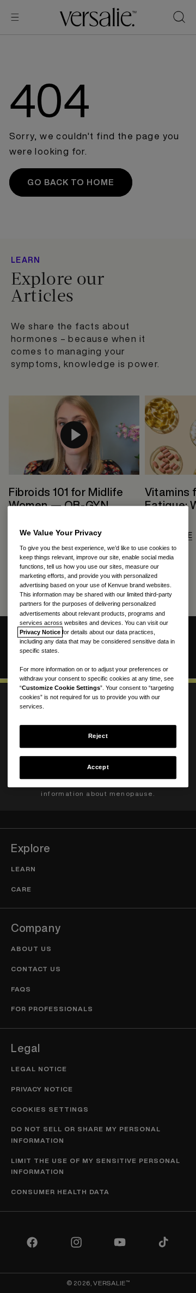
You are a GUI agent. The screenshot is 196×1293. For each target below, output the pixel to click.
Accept (98, 767)
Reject (98, 736)
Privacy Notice (40, 632)
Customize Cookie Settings (61, 687)
